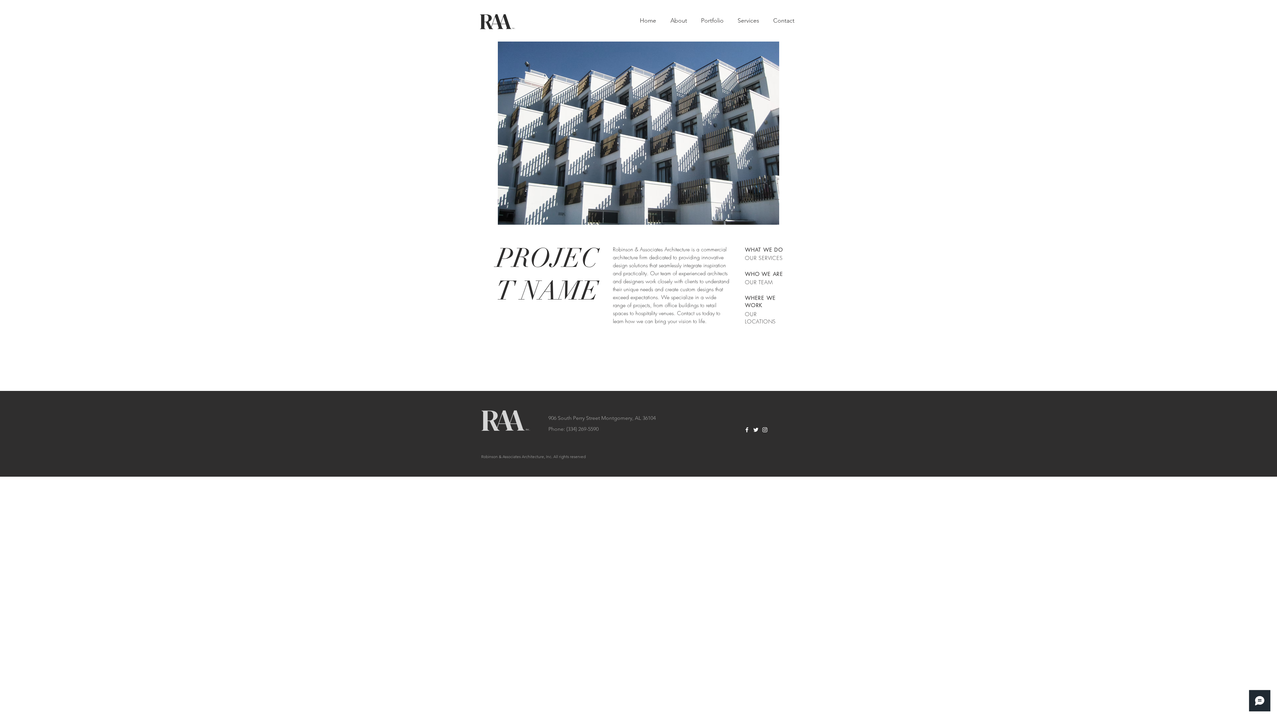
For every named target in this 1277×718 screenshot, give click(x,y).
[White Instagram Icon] (765, 429)
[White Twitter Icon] (756, 429)
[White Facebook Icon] (747, 429)
